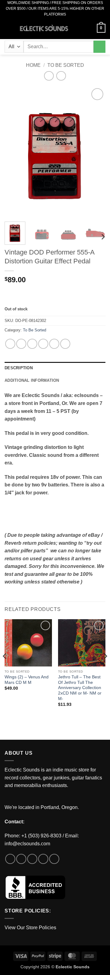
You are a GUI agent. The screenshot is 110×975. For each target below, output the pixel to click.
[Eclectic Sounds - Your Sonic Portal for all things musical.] (44, 28)
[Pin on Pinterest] (54, 344)
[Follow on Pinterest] (54, 859)
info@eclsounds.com (27, 843)
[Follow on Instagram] (21, 859)
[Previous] (14, 152)
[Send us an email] (43, 859)
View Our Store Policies (30, 927)
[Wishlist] (79, 28)
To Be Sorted (65, 65)
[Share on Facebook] (21, 344)
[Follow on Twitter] (32, 859)
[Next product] (48, 76)
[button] (8, 28)
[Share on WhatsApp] (10, 344)
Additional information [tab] (32, 380)
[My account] (89, 28)
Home (33, 65)
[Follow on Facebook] (10, 859)
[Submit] (99, 46)
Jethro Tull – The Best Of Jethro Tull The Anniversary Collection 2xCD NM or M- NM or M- (79, 688)
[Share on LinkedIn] (65, 344)
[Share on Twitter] (32, 344)
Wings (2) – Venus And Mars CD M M (27, 680)
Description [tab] (19, 368)
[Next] (95, 152)
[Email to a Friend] (43, 344)
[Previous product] (61, 76)
